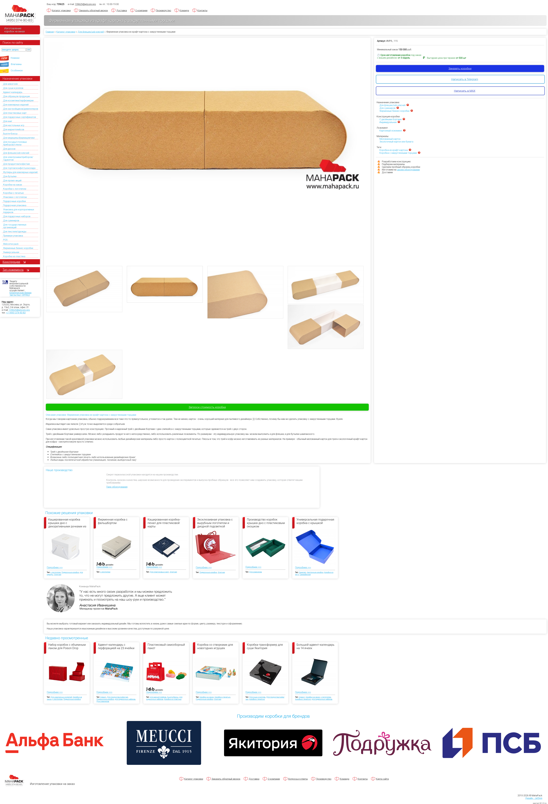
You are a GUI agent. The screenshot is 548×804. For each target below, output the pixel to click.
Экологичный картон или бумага (396, 141)
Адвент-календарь (12, 92)
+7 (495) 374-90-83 (16, 312)
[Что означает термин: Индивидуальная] (399, 122)
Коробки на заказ (12, 184)
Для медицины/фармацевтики (19, 137)
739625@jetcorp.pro (19, 310)
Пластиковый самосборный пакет (166, 646)
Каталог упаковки (61, 10)
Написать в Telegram (464, 79)
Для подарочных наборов (16, 216)
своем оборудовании (408, 169)
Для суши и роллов (13, 88)
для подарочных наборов (125, 699)
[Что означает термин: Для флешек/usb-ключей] (408, 105)
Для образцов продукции (16, 96)
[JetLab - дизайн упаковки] (102, 580)
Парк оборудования (116, 487)
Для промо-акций (12, 180)
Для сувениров (11, 220)
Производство (163, 10)
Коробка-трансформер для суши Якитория (265, 646)
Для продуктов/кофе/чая (16, 164)
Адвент (103, 697)
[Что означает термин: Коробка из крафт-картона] (410, 150)
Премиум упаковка (13, 235)
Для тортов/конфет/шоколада (19, 168)
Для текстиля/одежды (14, 231)
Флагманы (16, 64)
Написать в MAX (464, 90)
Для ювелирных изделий (16, 104)
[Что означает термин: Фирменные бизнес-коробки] (412, 111)
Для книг (7, 121)
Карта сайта (382, 779)
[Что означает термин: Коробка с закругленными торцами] (419, 153)
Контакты (202, 10)
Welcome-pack (11, 244)
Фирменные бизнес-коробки (18, 248)
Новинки (15, 58)
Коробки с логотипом (14, 188)
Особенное (17, 70)
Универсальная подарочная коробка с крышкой (315, 521)
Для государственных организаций (14, 226)
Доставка (121, 10)
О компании (141, 10)
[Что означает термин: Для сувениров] (398, 108)
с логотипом (56, 572)
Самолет (302, 572)
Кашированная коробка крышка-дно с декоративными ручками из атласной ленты (67, 523)
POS (5, 239)
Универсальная (11, 252)
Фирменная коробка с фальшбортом (112, 521)
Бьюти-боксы (10, 133)
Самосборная (305, 574)
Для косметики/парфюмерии (18, 100)
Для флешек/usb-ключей (16, 153)
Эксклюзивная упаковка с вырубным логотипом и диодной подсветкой (215, 523)
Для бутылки (9, 176)
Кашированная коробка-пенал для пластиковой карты (164, 523)
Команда (184, 10)
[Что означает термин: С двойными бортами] (404, 119)
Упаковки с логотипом (15, 197)
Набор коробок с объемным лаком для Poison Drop (67, 646)
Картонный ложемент (390, 130)
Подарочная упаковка (14, 205)
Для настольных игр (13, 125)
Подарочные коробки (14, 201)
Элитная (57, 574)
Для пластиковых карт (15, 113)
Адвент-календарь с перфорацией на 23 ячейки (116, 646)
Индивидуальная (388, 122)
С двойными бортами (390, 119)
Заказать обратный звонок (93, 10)
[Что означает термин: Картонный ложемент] (404, 130)
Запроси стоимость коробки (207, 407)
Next (372, 148)
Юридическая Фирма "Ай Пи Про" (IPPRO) (20, 293)
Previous (42, 148)
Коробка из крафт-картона (393, 150)
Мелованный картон (389, 139)
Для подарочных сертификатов (19, 117)
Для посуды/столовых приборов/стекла (15, 143)
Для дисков (9, 148)
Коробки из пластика (14, 256)
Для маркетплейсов (13, 129)
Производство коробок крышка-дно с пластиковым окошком (266, 523)
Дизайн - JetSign (533, 798)
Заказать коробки (460, 68)
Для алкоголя (10, 84)
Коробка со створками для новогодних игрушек (215, 646)
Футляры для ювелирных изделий (20, 172)
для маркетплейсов (158, 697)
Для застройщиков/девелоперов (20, 108)
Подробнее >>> (55, 567)
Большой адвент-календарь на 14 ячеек (315, 646)
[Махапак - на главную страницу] (20, 14)
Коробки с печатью (13, 193)
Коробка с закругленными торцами (398, 153)
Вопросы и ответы (298, 779)
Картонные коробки (315, 572)
